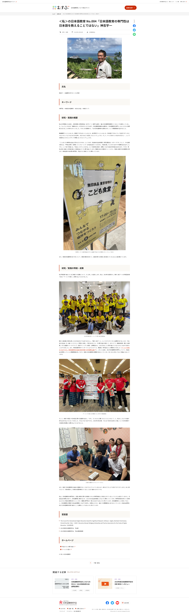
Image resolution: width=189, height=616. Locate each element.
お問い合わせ (182, 1)
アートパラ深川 (66, 549)
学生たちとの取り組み (68, 546)
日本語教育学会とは (164, 1)
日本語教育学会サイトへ (8, 2)
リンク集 (177, 1)
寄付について (171, 1)
